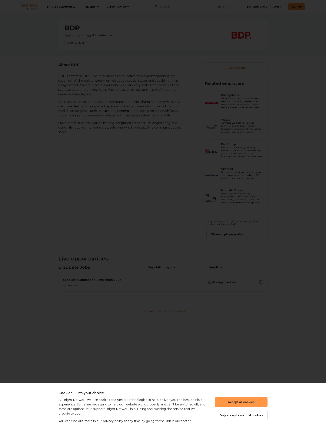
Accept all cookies (241, 402)
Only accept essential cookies (241, 415)
